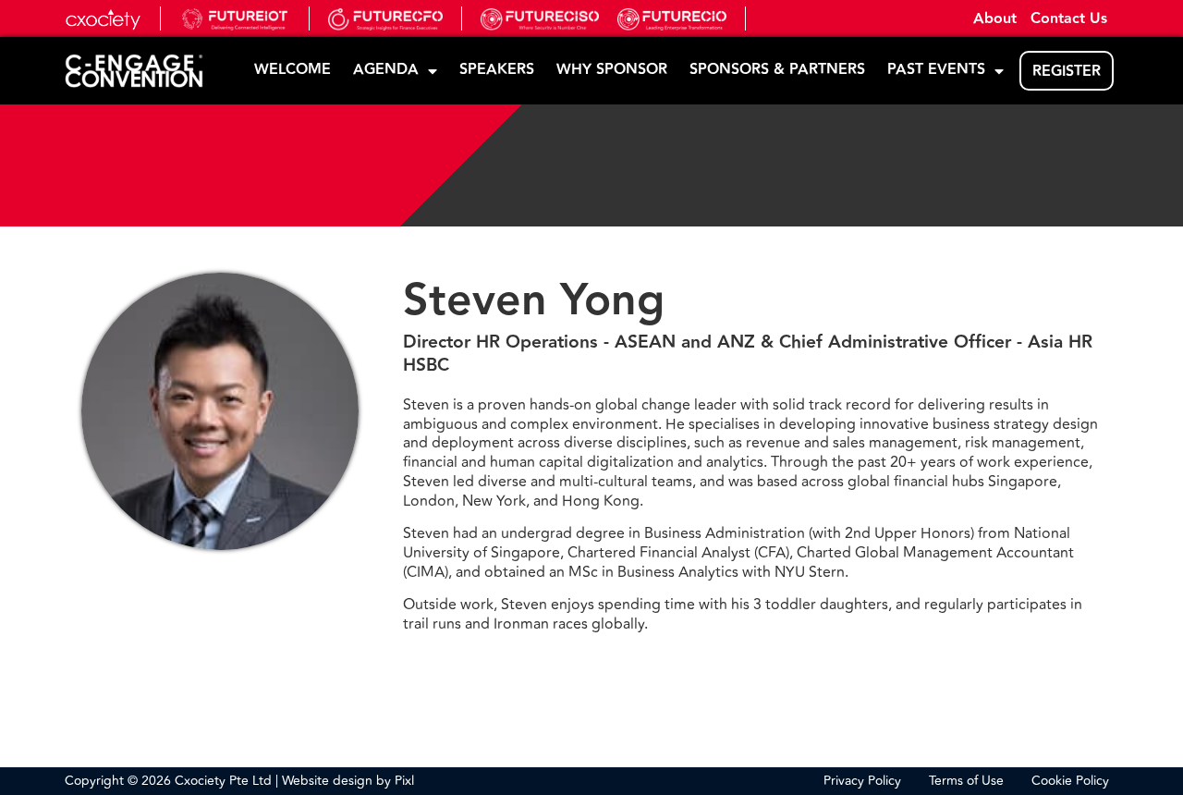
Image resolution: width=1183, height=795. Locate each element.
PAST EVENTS (936, 69)
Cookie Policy (1070, 781)
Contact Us (1069, 20)
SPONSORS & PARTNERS (777, 69)
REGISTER (1066, 71)
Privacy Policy (862, 781)
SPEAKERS (496, 69)
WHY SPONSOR (611, 69)
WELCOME (292, 69)
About (995, 20)
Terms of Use (966, 781)
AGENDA (386, 69)
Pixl (404, 780)
